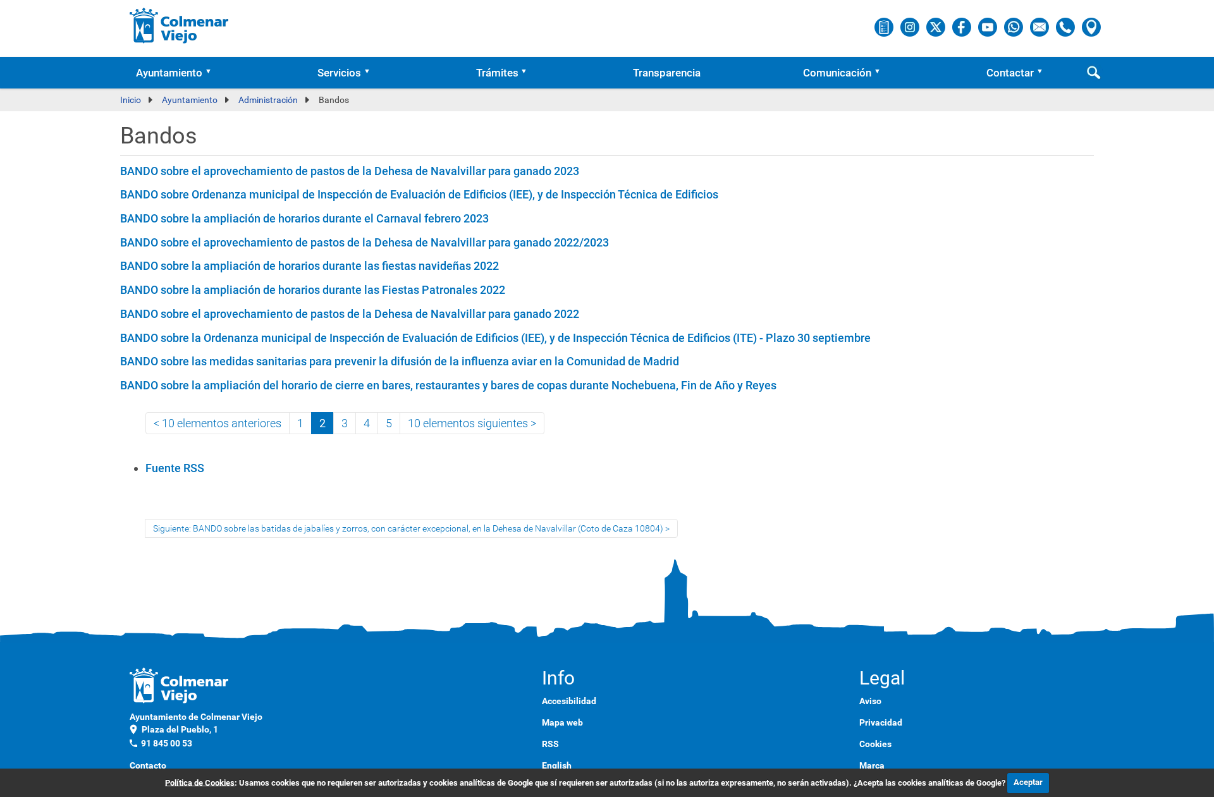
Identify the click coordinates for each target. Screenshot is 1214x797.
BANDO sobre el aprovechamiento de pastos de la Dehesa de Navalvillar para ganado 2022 (349, 313)
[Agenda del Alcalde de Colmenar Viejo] (885, 26)
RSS (550, 744)
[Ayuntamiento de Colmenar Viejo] (179, 25)
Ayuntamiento (169, 72)
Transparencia (667, 72)
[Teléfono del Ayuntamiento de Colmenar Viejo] (1066, 26)
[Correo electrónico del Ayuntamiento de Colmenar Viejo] (1040, 26)
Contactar (1010, 72)
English (557, 765)
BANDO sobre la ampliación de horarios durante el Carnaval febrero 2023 (304, 218)
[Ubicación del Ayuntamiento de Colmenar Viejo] (1091, 26)
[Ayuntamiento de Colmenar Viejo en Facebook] (963, 26)
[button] (212, 72)
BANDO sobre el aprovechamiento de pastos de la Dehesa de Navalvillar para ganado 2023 (349, 171)
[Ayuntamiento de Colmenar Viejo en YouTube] (989, 26)
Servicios (339, 72)
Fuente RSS (174, 468)
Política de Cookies (200, 782)
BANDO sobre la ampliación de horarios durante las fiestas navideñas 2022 (309, 265)
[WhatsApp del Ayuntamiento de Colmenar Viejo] (1014, 26)
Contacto (148, 765)
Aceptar (1028, 782)
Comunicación (837, 72)
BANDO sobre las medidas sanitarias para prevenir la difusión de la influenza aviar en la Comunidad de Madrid (399, 361)
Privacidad (880, 722)
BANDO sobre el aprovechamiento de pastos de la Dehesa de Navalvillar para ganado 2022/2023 (364, 242)
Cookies (875, 744)
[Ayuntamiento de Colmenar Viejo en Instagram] (911, 26)
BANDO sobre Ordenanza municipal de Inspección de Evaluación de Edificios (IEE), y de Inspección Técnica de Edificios (419, 194)
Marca (872, 765)
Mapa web (562, 722)
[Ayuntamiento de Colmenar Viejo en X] (937, 26)
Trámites (497, 72)
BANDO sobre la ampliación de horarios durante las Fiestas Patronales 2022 (312, 289)
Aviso (870, 701)
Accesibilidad (569, 701)
